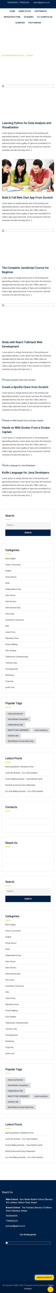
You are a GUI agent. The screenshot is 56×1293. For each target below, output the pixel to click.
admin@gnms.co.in (41, 2)
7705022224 (12, 1221)
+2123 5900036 (16, 821)
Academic (29, 17)
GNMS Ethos (24, 11)
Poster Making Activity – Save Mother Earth (23, 779)
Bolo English (10, 558)
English (8, 571)
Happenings (40, 11)
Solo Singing (10, 650)
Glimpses (20, 23)
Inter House (10, 595)
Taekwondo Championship (16, 657)
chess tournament (15, 714)
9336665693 (12, 1216)
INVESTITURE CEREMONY (18, 730)
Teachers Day (11, 663)
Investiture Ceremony (14, 620)
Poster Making (11, 644)
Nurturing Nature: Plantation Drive (19, 767)
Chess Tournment (13, 564)
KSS (7, 626)
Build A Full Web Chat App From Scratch (27, 197)
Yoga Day (9, 681)
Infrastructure (12, 17)
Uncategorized (11, 669)
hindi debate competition (18, 719)
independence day (15, 725)
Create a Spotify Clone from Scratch (25, 387)
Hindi (7, 583)
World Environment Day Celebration (20, 785)
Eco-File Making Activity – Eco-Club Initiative (24, 791)
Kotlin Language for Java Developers (25, 472)
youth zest (9, 687)
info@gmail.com (16, 827)
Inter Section (10, 601)
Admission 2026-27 (44, 1277)
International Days (13, 607)
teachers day (13, 736)
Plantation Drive (12, 638)
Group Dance (10, 577)
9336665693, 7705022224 (18, 2)
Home (12, 11)
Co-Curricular (44, 17)
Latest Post (10, 632)
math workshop (41, 730)
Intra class (9, 614)
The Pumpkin (34, 23)
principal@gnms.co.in (15, 1226)
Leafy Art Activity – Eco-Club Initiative (21, 773)
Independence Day (13, 589)
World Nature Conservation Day (20, 741)
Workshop (9, 675)
